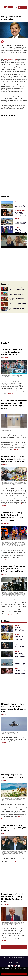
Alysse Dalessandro (5, 357)
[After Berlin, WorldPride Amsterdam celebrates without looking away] (14, 367)
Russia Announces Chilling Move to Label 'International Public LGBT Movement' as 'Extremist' (17, 289)
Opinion (16, 668)
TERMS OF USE (10, 962)
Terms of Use (3, 970)
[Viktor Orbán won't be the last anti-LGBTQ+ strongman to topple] (14, 843)
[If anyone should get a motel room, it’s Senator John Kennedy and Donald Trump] (7, 671)
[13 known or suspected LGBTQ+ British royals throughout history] (4, 298)
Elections (17, 227)
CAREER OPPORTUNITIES (19, 957)
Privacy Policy (22, 968)
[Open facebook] (9, 966)
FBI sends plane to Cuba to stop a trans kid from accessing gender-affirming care (13, 708)
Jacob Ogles (4, 574)
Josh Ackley (4, 833)
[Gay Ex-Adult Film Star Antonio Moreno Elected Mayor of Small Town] (4, 304)
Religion (17, 651)
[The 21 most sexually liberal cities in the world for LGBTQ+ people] (4, 293)
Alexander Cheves (5, 464)
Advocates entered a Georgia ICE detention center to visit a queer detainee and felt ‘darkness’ (20, 223)
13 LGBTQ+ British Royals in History (16, 298)
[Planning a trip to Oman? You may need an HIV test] (14, 790)
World (6, 12)
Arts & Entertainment (20, 210)
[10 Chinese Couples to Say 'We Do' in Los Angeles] (4, 309)
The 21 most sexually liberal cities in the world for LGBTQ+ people (17, 294)
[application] (14, 240)
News (16, 201)
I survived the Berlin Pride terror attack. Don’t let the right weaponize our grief (13, 459)
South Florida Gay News (10, 59)
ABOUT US (11, 957)
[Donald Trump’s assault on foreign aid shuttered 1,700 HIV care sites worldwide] (14, 584)
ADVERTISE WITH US (5, 960)
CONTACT (6, 957)
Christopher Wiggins (5, 523)
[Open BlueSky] (12, 966)
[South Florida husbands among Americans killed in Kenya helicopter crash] (7, 204)
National (17, 218)
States (16, 660)
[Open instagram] (19, 966)
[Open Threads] (15, 966)
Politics (17, 634)
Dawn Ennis (4, 411)
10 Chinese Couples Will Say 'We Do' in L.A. (17, 309)
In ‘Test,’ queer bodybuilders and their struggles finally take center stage (20, 214)
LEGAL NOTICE (17, 962)
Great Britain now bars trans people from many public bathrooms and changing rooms (14, 404)
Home (2, 12)
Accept (14, 974)
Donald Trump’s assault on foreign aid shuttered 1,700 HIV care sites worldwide (13, 568)
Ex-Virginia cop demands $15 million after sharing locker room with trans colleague (20, 665)
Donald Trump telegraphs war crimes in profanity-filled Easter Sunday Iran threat (12, 898)
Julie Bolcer (8, 40)
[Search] (16, 7)
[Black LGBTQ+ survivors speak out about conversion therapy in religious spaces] (7, 654)
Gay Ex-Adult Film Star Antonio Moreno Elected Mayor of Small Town (17, 305)
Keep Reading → (11, 393)
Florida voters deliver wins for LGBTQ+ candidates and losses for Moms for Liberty (21, 231)
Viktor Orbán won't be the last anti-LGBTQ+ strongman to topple (14, 827)
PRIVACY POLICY (13, 960)
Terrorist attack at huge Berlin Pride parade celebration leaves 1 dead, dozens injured (12, 516)
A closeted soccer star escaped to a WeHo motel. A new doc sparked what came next (21, 647)
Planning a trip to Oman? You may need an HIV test (12, 776)
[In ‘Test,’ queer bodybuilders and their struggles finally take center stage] (7, 212)
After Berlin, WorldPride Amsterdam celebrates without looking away (12, 352)
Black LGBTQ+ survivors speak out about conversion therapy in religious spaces (20, 656)
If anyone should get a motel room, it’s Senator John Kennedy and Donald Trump (21, 673)
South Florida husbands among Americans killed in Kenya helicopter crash (20, 206)
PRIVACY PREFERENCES (22, 960)
